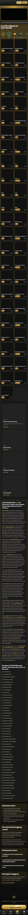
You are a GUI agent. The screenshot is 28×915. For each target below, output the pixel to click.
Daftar (24, 2)
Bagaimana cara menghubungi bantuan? (12, 855)
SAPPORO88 (5, 510)
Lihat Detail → (6, 449)
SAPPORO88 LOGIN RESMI (7, 785)
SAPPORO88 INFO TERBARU (8, 746)
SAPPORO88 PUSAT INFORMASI (9, 741)
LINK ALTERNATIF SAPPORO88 (8, 795)
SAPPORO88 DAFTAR (6, 674)
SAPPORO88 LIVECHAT (7, 700)
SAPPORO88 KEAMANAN (7, 757)
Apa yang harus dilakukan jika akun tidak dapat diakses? (13, 861)
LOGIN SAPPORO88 (6, 790)
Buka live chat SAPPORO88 (8, 882)
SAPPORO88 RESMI (6, 728)
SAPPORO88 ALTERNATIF (7, 767)
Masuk (19, 2)
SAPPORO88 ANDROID (7, 705)
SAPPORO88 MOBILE (6, 702)
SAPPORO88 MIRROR (6, 770)
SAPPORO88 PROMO (6, 687)
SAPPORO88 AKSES (6, 733)
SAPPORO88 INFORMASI (7, 721)
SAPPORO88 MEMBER (7, 713)
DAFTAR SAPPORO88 (6, 793)
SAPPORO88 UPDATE (6, 744)
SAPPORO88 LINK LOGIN (7, 679)
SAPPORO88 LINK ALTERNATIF (8, 677)
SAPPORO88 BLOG (6, 752)
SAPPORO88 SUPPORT (7, 697)
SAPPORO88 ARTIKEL (6, 749)
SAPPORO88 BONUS (6, 690)
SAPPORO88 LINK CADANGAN (8, 772)
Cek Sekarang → (6, 495)
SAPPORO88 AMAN (6, 731)
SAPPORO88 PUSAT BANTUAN (8, 780)
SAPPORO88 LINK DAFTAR (7, 682)
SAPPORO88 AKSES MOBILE (8, 783)
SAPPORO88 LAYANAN (7, 723)
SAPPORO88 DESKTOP (7, 775)
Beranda (3, 912)
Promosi (10, 912)
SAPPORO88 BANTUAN (7, 695)
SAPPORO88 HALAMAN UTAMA (9, 739)
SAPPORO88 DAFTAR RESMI (8, 788)
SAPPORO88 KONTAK (7, 754)
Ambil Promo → (6, 427)
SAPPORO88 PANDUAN (7, 718)
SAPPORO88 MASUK (6, 762)
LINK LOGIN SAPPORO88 (7, 798)
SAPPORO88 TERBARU (7, 726)
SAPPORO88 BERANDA (7, 684)
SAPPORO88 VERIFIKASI (7, 759)
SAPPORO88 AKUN (6, 715)
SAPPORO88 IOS (5, 708)
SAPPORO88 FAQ (6, 692)
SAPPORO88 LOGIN (6, 671)
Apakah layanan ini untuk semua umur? (13, 866)
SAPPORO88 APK (6, 710)
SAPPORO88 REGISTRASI (7, 764)
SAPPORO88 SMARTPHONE (8, 777)
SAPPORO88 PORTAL (6, 736)
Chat (24, 912)
